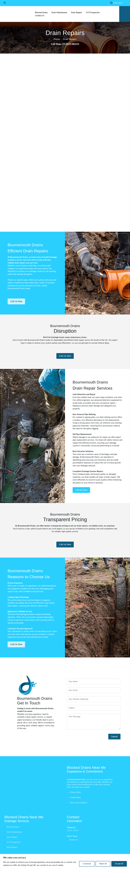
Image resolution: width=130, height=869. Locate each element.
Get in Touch (16, 144)
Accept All (119, 864)
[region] (65, 861)
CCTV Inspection (93, 12)
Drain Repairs (76, 12)
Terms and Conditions (78, 803)
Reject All (103, 864)
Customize (87, 864)
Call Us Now (16, 301)
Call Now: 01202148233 (65, 44)
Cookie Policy (75, 797)
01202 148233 (117, 3)
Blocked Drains (41, 12)
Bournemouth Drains (16, 288)
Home (57, 39)
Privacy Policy (75, 792)
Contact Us (39, 16)
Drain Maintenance (59, 12)
